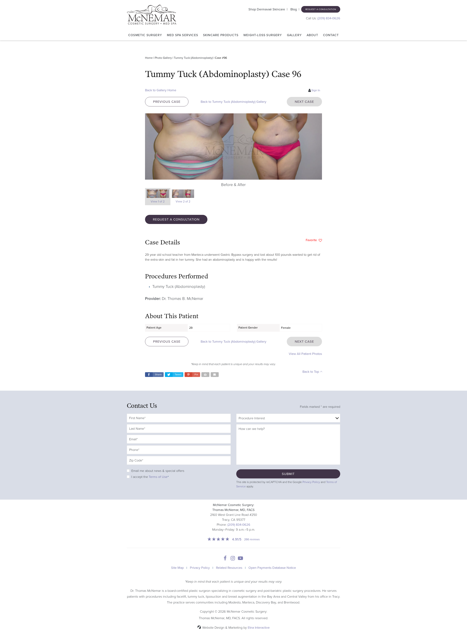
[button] (166, 101)
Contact (331, 35)
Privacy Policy (311, 482)
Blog (293, 9)
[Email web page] (215, 374)
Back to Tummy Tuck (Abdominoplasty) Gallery (233, 102)
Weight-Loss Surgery (262, 35)
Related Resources (229, 568)
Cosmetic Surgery (145, 35)
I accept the (139, 477)
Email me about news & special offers (157, 471)
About (312, 35)
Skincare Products (220, 35)
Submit (288, 474)
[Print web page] (205, 374)
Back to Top (310, 372)
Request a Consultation (320, 9)
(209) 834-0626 (238, 525)
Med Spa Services (182, 35)
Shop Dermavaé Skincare (266, 9)
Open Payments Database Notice (272, 568)
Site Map (177, 568)
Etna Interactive (259, 628)
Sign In (315, 90)
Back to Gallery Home (160, 90)
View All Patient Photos (305, 354)
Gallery (294, 35)
